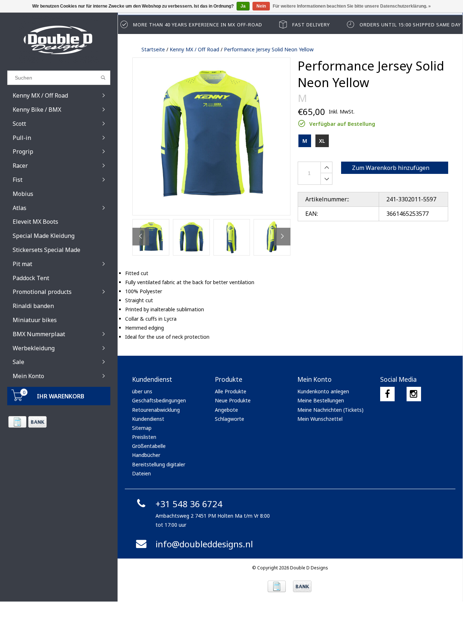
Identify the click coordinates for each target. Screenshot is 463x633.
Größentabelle (149, 445)
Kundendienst (148, 418)
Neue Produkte (233, 400)
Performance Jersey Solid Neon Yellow (269, 49)
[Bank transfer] (37, 422)
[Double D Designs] (59, 39)
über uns (142, 391)
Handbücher (146, 455)
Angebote (226, 409)
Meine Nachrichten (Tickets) (330, 409)
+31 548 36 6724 (189, 504)
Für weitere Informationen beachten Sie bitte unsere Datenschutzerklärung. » (352, 6)
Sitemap (142, 427)
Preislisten (144, 436)
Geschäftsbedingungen (159, 400)
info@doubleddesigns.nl (204, 544)
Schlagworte (229, 418)
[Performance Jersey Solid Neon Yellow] (211, 136)
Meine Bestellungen (320, 400)
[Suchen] (103, 77)
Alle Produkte (230, 391)
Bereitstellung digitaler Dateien (158, 469)
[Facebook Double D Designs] (387, 394)
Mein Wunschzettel (320, 418)
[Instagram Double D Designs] (414, 394)
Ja (243, 6)
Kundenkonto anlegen (323, 391)
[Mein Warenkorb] (17, 398)
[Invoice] (17, 422)
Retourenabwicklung (156, 409)
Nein (261, 6)
